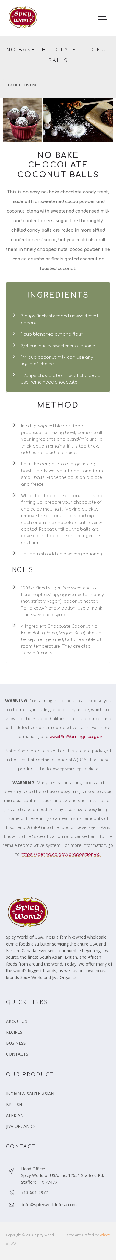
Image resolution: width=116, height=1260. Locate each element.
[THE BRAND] (59, 1023)
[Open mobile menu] (104, 18)
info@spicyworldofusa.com (49, 1204)
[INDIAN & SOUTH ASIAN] (59, 1096)
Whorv (105, 1235)
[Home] (24, 26)
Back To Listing (23, 85)
